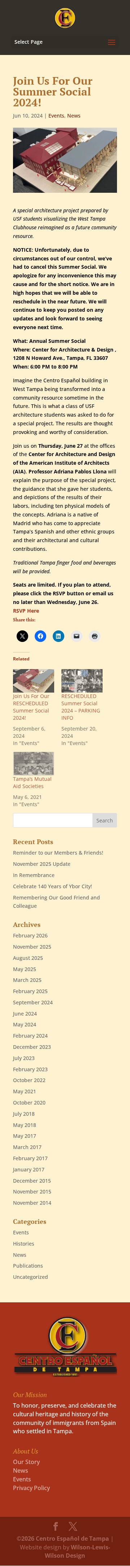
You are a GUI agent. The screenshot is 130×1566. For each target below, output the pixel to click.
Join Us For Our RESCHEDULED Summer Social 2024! (31, 707)
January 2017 (28, 1169)
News (74, 115)
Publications (28, 1265)
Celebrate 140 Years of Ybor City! (52, 886)
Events (56, 115)
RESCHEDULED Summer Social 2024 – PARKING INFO (80, 707)
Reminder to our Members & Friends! (58, 852)
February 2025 (30, 991)
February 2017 (30, 1158)
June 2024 (25, 1013)
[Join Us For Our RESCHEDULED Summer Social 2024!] (33, 681)
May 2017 (24, 1135)
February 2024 (30, 1035)
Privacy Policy (31, 1488)
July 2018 (24, 1113)
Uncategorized (30, 1276)
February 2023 (30, 1069)
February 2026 (30, 935)
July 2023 (24, 1058)
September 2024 (33, 1002)
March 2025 (27, 979)
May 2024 (24, 1024)
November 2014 (32, 1202)
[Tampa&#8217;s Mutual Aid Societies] (33, 763)
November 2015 (32, 1191)
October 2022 (29, 1080)
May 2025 (24, 969)
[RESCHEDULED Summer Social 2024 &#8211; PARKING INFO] (82, 681)
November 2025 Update (41, 863)
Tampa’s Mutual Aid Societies (32, 782)
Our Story (26, 1462)
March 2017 (27, 1147)
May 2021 (24, 1091)
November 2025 (32, 946)
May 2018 (24, 1125)
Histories (23, 1243)
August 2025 (28, 957)
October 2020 (29, 1102)
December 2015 (32, 1180)
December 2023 (32, 1046)
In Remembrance (34, 875)
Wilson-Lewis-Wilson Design (77, 1551)
